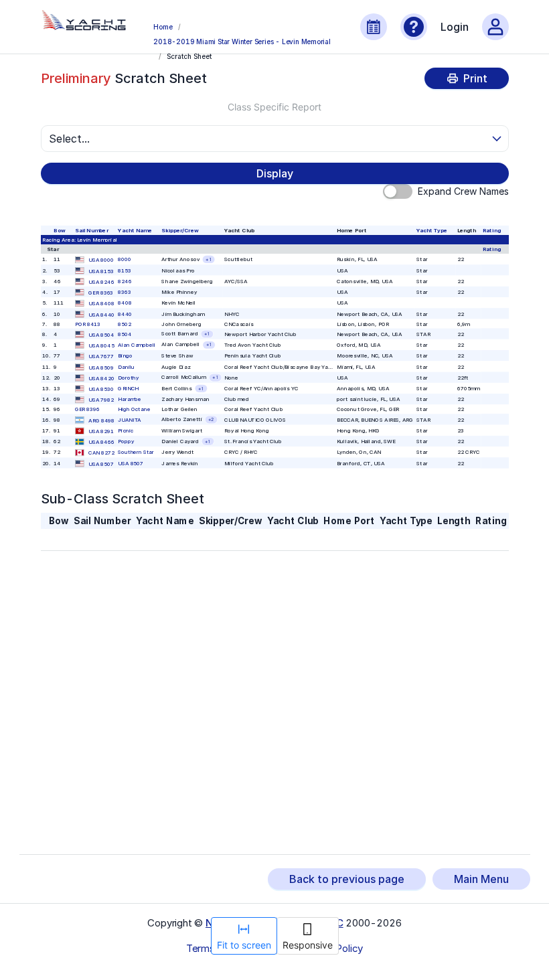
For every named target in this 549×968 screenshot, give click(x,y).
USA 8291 (101, 431)
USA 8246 (101, 281)
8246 (124, 281)
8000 (124, 259)
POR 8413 (87, 324)
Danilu (126, 367)
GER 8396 (87, 409)
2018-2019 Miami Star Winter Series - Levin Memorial (242, 41)
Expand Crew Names (463, 191)
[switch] (397, 191)
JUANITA (129, 419)
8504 (124, 334)
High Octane (134, 409)
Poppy (126, 441)
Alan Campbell (136, 344)
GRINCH (128, 388)
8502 (124, 324)
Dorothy (128, 377)
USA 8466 (101, 441)
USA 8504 (101, 334)
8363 (124, 292)
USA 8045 (101, 345)
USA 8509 (101, 367)
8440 (125, 314)
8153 (124, 270)
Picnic (125, 430)
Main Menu (481, 879)
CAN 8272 (101, 453)
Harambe (129, 399)
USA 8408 (101, 304)
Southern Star (135, 452)
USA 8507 (101, 464)
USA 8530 (101, 389)
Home (162, 27)
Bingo (125, 355)
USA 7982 (101, 400)
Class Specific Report (274, 106)
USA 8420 (101, 378)
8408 (124, 302)
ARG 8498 (101, 420)
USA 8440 (101, 314)
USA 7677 (101, 356)
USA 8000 (101, 260)
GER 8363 (100, 292)
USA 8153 (101, 271)
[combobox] (269, 138)
